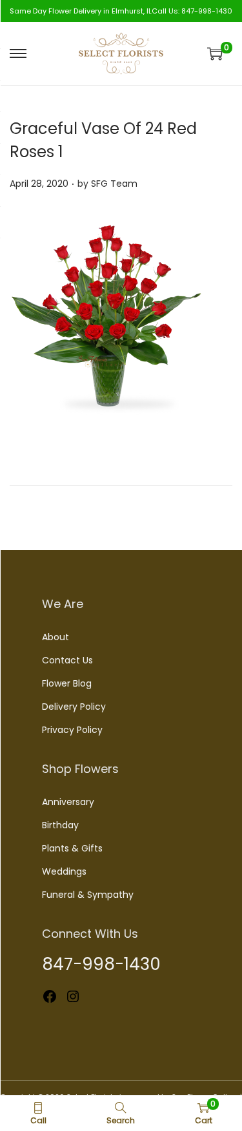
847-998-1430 (206, 11)
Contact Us (67, 660)
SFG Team (114, 183)
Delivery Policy (74, 706)
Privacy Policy (72, 729)
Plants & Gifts (72, 848)
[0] (215, 53)
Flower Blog (67, 683)
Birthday (60, 825)
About (55, 637)
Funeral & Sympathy (88, 894)
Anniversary (68, 801)
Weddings (64, 871)
